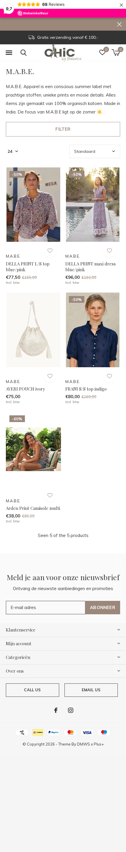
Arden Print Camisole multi (33, 508)
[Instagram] (70, 710)
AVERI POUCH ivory (25, 389)
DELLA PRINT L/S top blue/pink (28, 267)
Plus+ (99, 744)
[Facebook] (55, 710)
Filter (62, 129)
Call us (32, 689)
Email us (91, 689)
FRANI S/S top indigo (86, 389)
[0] (116, 52)
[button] (9, 52)
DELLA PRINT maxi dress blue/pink (90, 267)
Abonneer (102, 607)
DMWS (83, 744)
